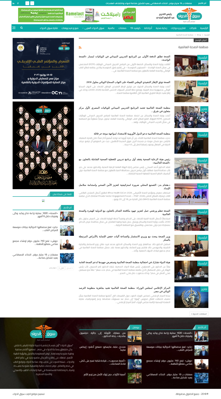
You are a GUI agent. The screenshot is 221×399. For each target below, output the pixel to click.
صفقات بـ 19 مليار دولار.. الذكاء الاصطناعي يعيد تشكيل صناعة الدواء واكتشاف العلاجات (149, 3)
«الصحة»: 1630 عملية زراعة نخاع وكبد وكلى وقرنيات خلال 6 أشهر (35, 215)
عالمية (111, 28)
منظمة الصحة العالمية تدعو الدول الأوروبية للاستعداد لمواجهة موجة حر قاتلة (132, 133)
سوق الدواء (19, 394)
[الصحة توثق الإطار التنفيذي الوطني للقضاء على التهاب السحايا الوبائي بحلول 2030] (191, 91)
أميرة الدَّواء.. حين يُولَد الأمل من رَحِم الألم (105, 374)
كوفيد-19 (135, 28)
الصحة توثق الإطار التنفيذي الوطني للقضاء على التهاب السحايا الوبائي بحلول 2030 (128, 82)
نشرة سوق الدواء (49, 28)
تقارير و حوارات (178, 28)
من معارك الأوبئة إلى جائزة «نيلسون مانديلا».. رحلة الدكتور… (102, 334)
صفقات (122, 28)
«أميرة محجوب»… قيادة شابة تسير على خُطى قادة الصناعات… (102, 362)
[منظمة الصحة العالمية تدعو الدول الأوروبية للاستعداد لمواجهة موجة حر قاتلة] (191, 143)
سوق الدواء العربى (94, 28)
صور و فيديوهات (69, 28)
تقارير (204, 109)
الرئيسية (204, 28)
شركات (192, 28)
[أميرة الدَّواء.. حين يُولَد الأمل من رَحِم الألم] (135, 378)
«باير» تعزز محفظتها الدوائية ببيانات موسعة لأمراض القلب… (35, 228)
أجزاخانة (148, 28)
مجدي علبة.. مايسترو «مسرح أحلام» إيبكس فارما (102, 348)
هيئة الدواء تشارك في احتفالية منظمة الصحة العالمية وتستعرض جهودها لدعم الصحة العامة (124, 262)
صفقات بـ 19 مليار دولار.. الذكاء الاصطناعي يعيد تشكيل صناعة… (35, 256)
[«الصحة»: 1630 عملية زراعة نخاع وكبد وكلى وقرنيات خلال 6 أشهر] (67, 217)
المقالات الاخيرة (199, 314)
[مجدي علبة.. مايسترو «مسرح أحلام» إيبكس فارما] (135, 350)
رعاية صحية (161, 28)
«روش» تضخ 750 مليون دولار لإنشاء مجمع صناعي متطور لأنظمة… (35, 242)
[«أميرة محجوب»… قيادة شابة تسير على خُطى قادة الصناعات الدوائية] (135, 364)
